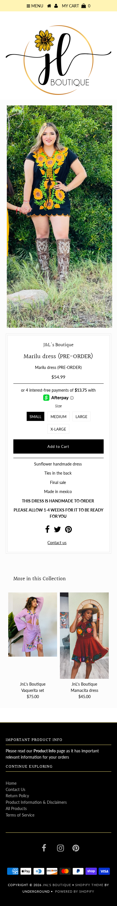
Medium (58, 416)
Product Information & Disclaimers (36, 802)
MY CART (76, 5)
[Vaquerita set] (32, 624)
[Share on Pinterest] (68, 530)
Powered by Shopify (74, 891)
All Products (16, 808)
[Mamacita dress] (84, 635)
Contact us (56, 542)
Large (81, 416)
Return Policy (17, 795)
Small (35, 416)
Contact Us (15, 789)
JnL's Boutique (57, 885)
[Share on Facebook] (47, 530)
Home (11, 783)
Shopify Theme (89, 885)
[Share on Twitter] (57, 530)
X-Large (58, 429)
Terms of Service (20, 815)
